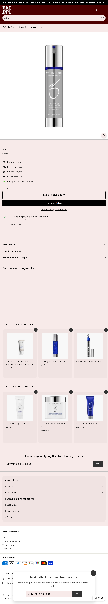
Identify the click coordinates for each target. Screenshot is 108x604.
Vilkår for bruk (8, 545)
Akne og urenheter (26, 386)
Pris (4, 149)
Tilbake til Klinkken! (11, 541)
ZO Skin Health (23, 324)
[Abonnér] (98, 464)
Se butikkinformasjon (19, 224)
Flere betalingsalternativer (54, 209)
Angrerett (6, 549)
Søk (4, 537)
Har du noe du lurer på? (15, 257)
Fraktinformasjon (12, 251)
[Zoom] (103, 135)
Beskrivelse (8, 244)
